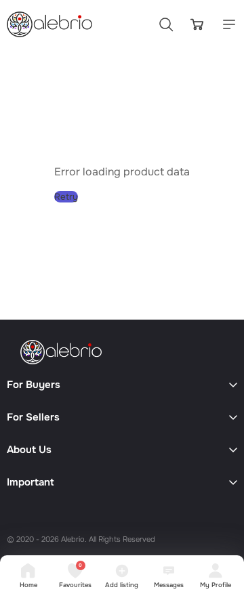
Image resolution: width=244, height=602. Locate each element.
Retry (66, 196)
